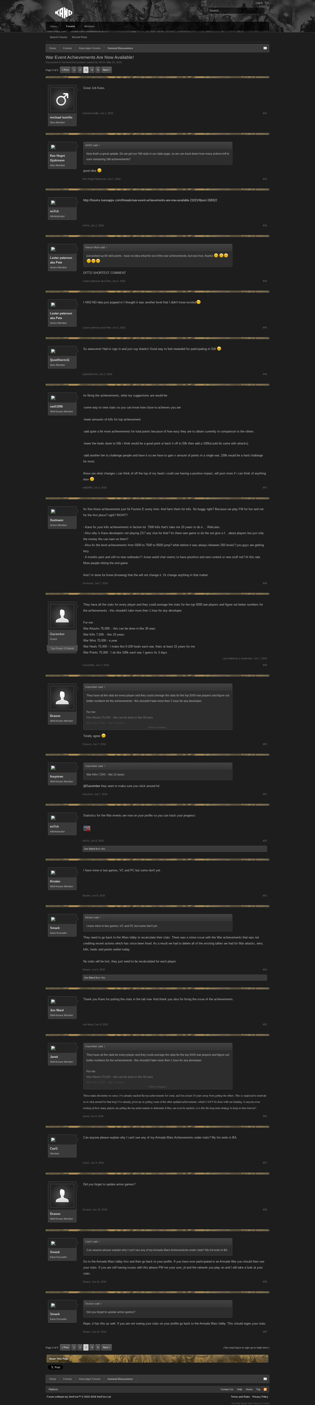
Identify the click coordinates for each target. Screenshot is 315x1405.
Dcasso (55, 716)
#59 (265, 1281)
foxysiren (56, 776)
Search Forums (58, 37)
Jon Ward (89, 848)
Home (53, 26)
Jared (54, 1057)
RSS (265, 1389)
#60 (265, 1331)
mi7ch (101, 62)
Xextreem (56, 520)
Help (239, 1389)
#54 (265, 969)
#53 (265, 895)
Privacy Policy (260, 1396)
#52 (265, 840)
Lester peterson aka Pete (61, 260)
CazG (54, 1148)
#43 (265, 225)
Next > (106, 69)
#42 (265, 178)
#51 (265, 794)
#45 (265, 327)
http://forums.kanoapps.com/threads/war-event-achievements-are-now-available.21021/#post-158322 (150, 200)
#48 (265, 583)
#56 (265, 1116)
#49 (265, 665)
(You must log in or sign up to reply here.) (246, 1347)
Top (258, 1389)
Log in (259, 2)
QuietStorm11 (59, 360)
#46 (265, 374)
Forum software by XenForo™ (79, 1396)
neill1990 (56, 406)
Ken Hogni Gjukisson (57, 158)
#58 (265, 1209)
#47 (265, 487)
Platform (53, 1389)
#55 (265, 1024)
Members (89, 26)
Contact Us (227, 1389)
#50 (265, 744)
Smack (55, 928)
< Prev (65, 69)
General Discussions (73, 62)
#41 (265, 113)
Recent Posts (79, 37)
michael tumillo (61, 117)
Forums (70, 26)
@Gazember (91, 786)
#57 (265, 1162)
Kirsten (55, 881)
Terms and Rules (240, 1396)
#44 (265, 281)
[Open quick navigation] (265, 48)
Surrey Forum (261, 1403)
